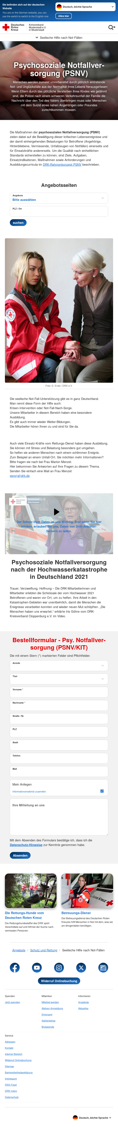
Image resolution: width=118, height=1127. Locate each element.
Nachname (19, 702)
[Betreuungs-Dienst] (87, 891)
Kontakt (9, 1048)
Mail (15, 768)
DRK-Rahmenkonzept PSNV (62, 164)
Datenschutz (12, 1097)
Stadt (15, 742)
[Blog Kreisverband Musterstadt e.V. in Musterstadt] (103, 968)
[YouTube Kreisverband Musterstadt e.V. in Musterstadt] (37, 968)
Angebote (18, 195)
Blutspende (48, 1027)
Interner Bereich (13, 1054)
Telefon (16, 755)
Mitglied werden (50, 1002)
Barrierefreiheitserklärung (19, 1072)
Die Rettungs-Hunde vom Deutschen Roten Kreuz (24, 915)
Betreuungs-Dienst (76, 912)
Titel (15, 676)
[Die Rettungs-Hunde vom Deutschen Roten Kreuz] (31, 891)
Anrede (16, 662)
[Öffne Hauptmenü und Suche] (112, 27)
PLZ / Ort (17, 208)
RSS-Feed (11, 1085)
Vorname (18, 689)
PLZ (15, 729)
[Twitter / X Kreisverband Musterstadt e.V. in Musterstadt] (81, 968)
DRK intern (11, 1091)
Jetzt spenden (12, 1002)
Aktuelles (83, 1008)
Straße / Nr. (18, 715)
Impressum (11, 1078)
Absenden (20, 855)
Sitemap (9, 1066)
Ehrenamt (47, 1014)
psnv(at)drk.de (20, 475)
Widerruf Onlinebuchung (59, 981)
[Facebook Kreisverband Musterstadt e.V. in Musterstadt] (15, 968)
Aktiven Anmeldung (52, 1008)
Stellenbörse (48, 1020)
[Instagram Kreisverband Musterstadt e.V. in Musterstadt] (59, 968)
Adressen (10, 1041)
